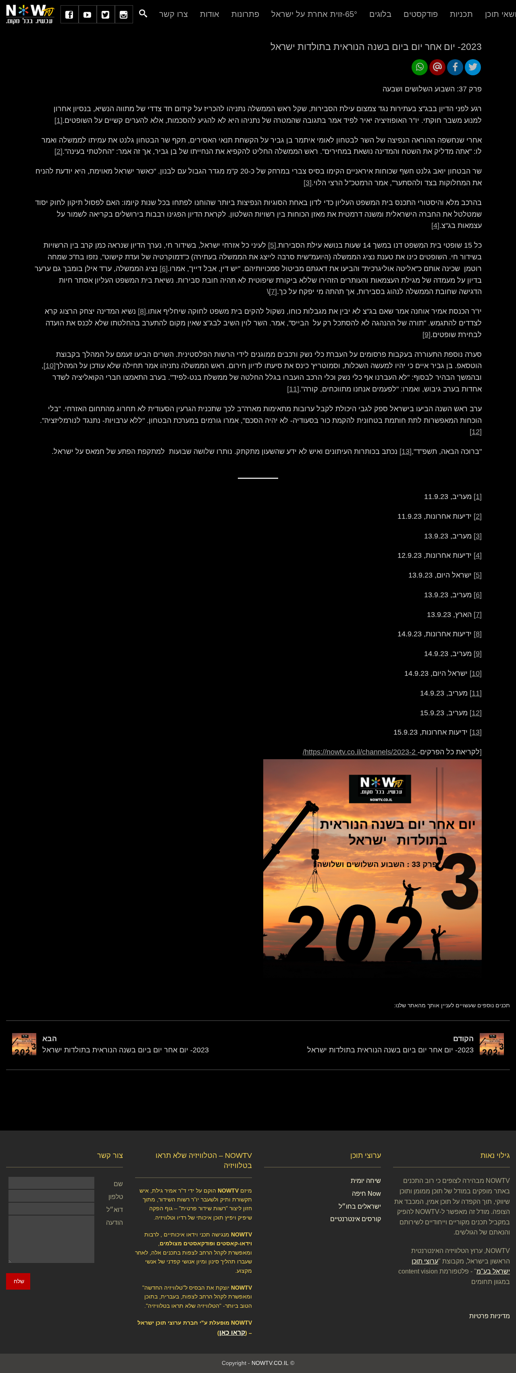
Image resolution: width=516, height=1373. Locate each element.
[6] (164, 269)
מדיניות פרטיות (489, 1316)
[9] (426, 335)
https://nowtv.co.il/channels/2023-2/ (360, 752)
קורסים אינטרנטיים (355, 1219)
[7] (273, 292)
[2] (58, 151)
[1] (58, 120)
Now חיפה (366, 1193)
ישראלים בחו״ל (360, 1206)
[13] (405, 451)
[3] (308, 183)
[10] (50, 366)
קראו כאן (232, 1332)
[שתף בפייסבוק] (455, 67)
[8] (142, 311)
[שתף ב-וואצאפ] (420, 67)
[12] (476, 432)
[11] (293, 389)
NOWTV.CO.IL (270, 1363)
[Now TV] (30, 13)
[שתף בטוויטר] (473, 67)
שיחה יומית (366, 1180)
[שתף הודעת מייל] (437, 67)
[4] (435, 226)
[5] (272, 245)
